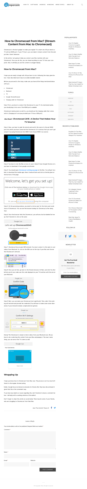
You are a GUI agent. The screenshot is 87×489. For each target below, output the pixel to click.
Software (34, 4)
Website (33, 461)
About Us (70, 4)
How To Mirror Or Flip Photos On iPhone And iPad (76, 74)
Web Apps (70, 119)
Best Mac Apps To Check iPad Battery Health (74, 219)
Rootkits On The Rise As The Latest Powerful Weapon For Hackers (76, 133)
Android (42, 4)
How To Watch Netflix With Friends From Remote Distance (75, 56)
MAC (70, 108)
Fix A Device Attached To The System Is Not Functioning (75, 210)
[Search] (82, 4)
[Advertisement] (43, 22)
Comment (7, 430)
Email (6, 461)
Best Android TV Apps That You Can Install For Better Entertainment (76, 84)
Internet (70, 115)
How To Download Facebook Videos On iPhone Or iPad (75, 200)
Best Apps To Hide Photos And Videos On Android (75, 65)
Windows (50, 4)
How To (26, 4)
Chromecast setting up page (28, 170)
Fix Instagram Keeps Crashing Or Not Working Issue (75, 191)
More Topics (60, 4)
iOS (71, 101)
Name (6, 452)
